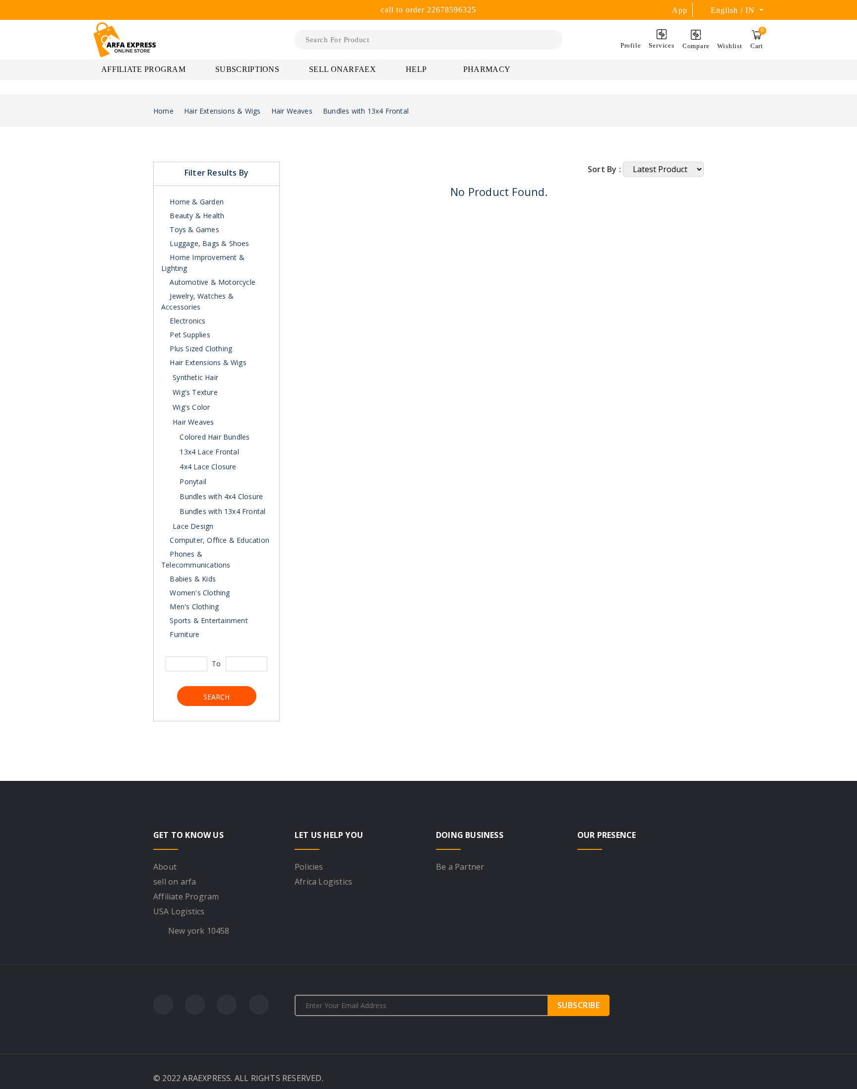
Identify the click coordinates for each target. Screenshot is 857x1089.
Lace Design (193, 526)
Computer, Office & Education (218, 540)
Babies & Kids (192, 578)
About (165, 866)
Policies (309, 866)
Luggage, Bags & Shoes (208, 243)
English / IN (734, 10)
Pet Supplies (189, 334)
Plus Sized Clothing (200, 348)
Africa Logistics (323, 881)
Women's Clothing (199, 592)
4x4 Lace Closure (207, 466)
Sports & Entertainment (208, 620)
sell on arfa (174, 881)
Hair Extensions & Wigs (222, 111)
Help (417, 69)
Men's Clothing (193, 606)
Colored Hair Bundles (213, 437)
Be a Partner (460, 866)
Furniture (183, 634)
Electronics (186, 320)
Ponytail (192, 481)
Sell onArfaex (342, 69)
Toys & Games (193, 229)
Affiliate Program (143, 69)
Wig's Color (191, 407)
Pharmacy (486, 69)
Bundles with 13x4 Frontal (366, 111)
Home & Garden (196, 201)
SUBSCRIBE (578, 1005)
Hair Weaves (291, 111)
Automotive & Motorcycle (211, 282)
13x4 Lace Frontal (208, 451)
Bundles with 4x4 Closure (220, 496)
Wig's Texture (195, 392)
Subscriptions (247, 69)
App (679, 10)
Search (216, 697)
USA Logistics (179, 911)
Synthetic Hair (195, 377)
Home (163, 111)
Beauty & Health (196, 215)
